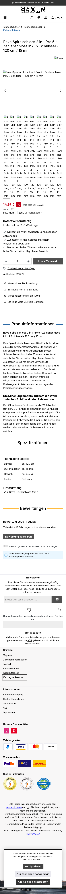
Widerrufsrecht (11, 673)
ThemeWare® (33, 834)
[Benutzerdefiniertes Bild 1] (21, 746)
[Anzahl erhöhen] (28, 261)
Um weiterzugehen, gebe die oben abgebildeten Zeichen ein (33, 618)
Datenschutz (9, 703)
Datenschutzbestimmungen (33, 637)
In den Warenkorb (48, 261)
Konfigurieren (33, 866)
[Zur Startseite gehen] (33, 10)
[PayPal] (8, 746)
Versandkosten (33, 212)
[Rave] (58, 59)
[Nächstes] (60, 91)
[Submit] (57, 599)
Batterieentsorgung (13, 694)
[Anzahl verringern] (6, 261)
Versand (30, 3)
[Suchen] (31, 17)
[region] (33, 134)
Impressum (9, 712)
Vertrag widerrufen (13, 677)
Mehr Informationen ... (33, 859)
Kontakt (7, 664)
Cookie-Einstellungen (14, 699)
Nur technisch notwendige (33, 874)
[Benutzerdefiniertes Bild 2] (36, 746)
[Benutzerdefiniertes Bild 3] (50, 746)
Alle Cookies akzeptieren (33, 881)
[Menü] (5, 17)
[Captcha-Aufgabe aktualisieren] (59, 610)
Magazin (7, 655)
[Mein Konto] (45, 17)
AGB (29, 640)
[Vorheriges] (5, 91)
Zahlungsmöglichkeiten (15, 659)
